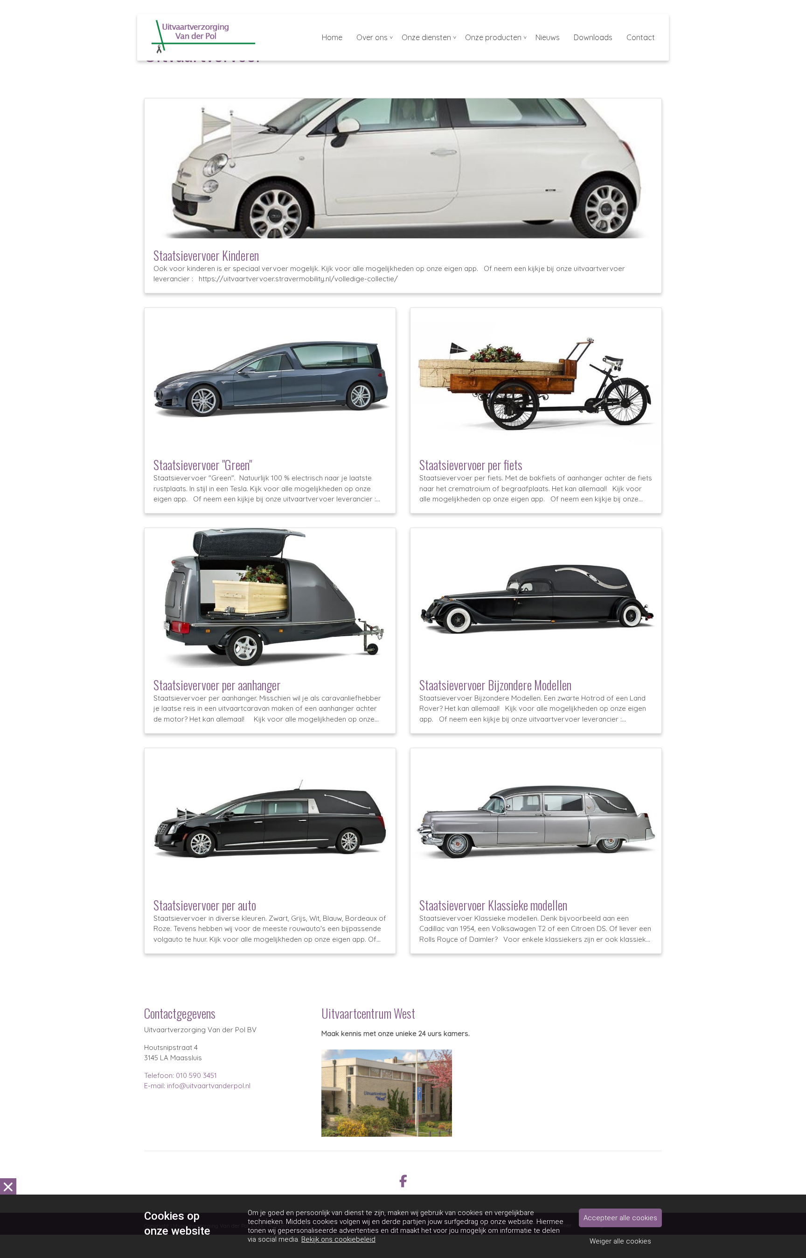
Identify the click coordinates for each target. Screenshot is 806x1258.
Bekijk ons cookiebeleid (338, 1239)
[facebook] (403, 1180)
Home (332, 37)
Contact (640, 37)
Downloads (593, 37)
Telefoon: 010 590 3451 (180, 1075)
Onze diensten (426, 37)
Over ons (372, 37)
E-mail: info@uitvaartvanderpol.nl (197, 1085)
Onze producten (493, 37)
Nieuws (547, 37)
